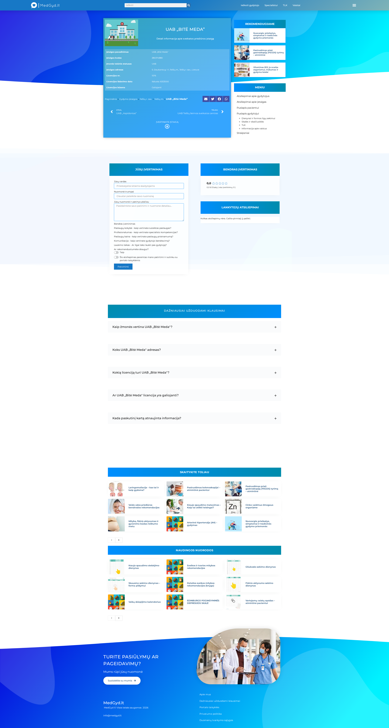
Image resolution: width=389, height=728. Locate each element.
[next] (118, 540)
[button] (354, 5)
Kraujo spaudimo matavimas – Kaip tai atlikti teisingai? (204, 506)
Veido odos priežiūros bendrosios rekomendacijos (144, 506)
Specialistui (271, 5)
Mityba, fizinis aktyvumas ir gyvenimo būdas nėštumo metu (143, 524)
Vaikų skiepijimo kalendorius (145, 602)
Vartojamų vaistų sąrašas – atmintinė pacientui (260, 601)
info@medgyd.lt (112, 715)
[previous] (111, 540)
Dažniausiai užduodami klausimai (220, 700)
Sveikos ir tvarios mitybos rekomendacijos (201, 566)
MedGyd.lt (113, 702)
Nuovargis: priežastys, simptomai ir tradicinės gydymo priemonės (265, 35)
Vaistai (296, 5)
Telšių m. (159, 99)
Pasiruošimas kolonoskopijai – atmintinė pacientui (203, 488)
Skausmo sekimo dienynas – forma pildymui (144, 584)
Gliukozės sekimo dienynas (261, 566)
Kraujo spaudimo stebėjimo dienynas (144, 566)
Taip (122, 252)
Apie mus (205, 694)
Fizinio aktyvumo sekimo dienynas (259, 584)
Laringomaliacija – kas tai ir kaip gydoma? (144, 488)
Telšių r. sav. (146, 99)
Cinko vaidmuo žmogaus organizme (259, 506)
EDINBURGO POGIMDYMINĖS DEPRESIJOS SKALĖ (203, 601)
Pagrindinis (111, 99)
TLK (285, 5)
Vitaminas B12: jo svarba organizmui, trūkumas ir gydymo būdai (265, 69)
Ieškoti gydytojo (250, 5)
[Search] (189, 5)
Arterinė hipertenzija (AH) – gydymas (202, 524)
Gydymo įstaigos (128, 99)
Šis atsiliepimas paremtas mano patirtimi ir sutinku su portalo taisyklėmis (148, 259)
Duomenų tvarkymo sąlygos (216, 720)
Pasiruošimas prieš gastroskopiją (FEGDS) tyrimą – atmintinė (268, 52)
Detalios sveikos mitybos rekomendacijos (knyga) (200, 584)
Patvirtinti (123, 266)
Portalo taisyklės (209, 707)
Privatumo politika (211, 713)
